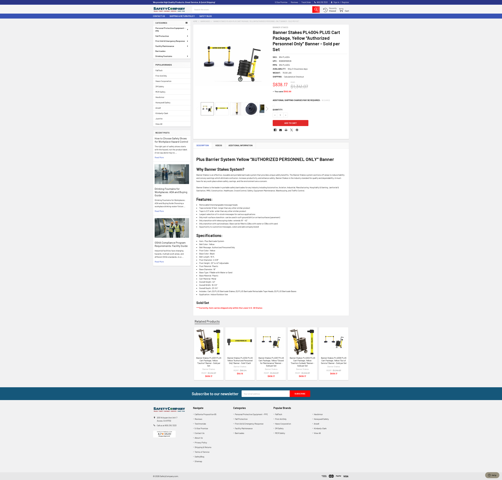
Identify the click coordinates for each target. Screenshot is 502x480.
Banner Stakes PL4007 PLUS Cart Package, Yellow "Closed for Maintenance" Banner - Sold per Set (271, 362)
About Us (199, 438)
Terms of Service (202, 452)
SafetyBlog (199, 456)
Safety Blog (205, 16)
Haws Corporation (163, 81)
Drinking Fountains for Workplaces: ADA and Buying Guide (171, 192)
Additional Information (241, 145)
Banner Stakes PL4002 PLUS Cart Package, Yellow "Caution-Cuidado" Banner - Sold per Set (302, 362)
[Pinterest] (297, 130)
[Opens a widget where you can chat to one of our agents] (492, 475)
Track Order (306, 2)
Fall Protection (162, 36)
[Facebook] (275, 130)
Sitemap (198, 461)
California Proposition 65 (205, 414)
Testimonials (200, 423)
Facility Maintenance (164, 46)
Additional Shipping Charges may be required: (301, 100)
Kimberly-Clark (161, 113)
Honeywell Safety (162, 102)
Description (202, 145)
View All (158, 124)
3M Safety (159, 86)
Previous (197, 109)
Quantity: (278, 109)
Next (267, 109)
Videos (218, 145)
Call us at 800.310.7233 (166, 425)
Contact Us (159, 16)
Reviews (294, 2)
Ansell (158, 108)
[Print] (286, 130)
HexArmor (159, 97)
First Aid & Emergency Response (170, 41)
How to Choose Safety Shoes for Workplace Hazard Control (171, 140)
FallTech (158, 70)
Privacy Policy (201, 442)
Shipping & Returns (203, 447)
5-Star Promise (201, 428)
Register (345, 2)
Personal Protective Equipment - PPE (170, 29)
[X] (291, 130)
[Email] (280, 130)
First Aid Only (161, 75)
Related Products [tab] (207, 321)
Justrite (158, 118)
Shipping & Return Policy (182, 16)
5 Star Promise (281, 2)
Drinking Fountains (163, 56)
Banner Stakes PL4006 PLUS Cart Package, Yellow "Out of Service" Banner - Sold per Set (334, 360)
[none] (232, 63)
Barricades (160, 51)
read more (159, 157)
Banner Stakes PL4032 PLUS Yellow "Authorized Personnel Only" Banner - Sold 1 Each (240, 360)
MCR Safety (160, 92)
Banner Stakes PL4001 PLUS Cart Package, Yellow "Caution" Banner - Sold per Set (208, 362)
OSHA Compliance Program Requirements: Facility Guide (171, 244)
